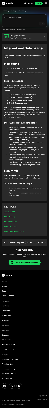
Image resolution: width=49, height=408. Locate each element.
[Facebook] (19, 386)
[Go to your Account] (43, 37)
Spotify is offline (10, 226)
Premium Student (9, 373)
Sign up (30, 3)
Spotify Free (7, 378)
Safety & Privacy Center (13, 400)
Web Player (6, 339)
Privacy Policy (26, 400)
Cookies (4, 405)
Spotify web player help (14, 231)
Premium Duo (7, 364)
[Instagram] (4, 386)
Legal (3, 400)
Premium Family (8, 369)
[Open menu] (45, 3)
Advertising (6, 315)
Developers (6, 310)
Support (5, 335)
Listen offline (9, 211)
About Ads (11, 405)
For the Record (8, 295)
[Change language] (25, 3)
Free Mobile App (8, 344)
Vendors (5, 325)
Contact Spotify (8, 349)
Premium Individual (10, 359)
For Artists (6, 306)
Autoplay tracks (10, 221)
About (4, 286)
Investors (5, 320)
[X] (12, 386)
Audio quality (9, 216)
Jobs (4, 291)
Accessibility (19, 405)
